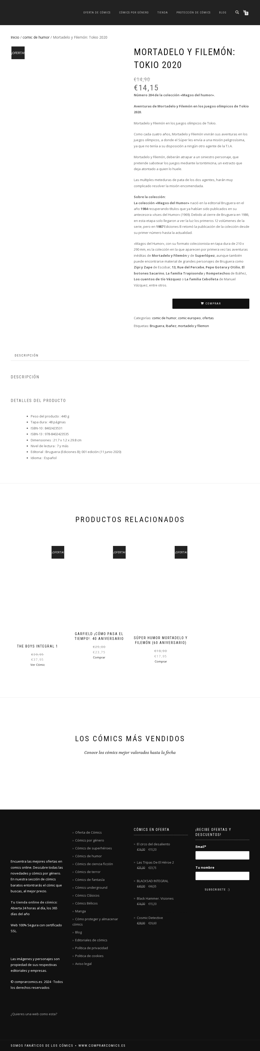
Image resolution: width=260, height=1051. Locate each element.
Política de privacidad (91, 948)
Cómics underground (91, 887)
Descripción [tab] (27, 355)
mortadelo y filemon (193, 326)
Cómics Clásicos (87, 895)
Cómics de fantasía (90, 879)
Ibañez (171, 326)
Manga (80, 911)
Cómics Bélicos (86, 903)
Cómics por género (134, 12)
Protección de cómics (193, 12)
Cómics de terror (88, 871)
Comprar (213, 303)
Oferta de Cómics (96, 12)
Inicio (15, 37)
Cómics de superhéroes (93, 848)
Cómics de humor (88, 856)
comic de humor (36, 37)
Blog (222, 12)
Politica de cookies (89, 955)
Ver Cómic (37, 665)
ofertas (208, 318)
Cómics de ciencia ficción (94, 864)
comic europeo (189, 318)
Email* (201, 846)
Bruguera (157, 326)
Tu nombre (205, 867)
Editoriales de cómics (91, 940)
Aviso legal (83, 963)
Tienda (162, 12)
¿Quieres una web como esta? (34, 1014)
